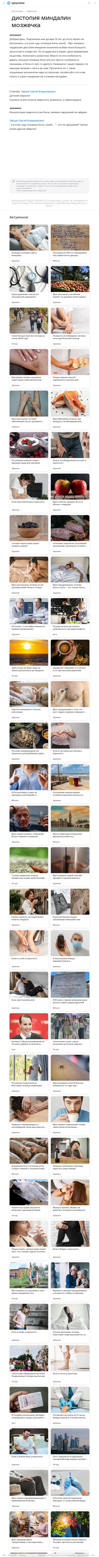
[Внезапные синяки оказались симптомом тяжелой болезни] (29, 368)
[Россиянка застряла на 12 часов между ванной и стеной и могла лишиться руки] (70, 1406)
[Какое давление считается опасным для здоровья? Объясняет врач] (29, 285)
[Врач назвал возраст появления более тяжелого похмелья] (29, 825)
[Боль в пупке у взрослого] (29, 1323)
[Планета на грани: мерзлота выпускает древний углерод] (29, 1198)
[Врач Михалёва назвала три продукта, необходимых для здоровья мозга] (70, 410)
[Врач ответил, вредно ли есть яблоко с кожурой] (70, 493)
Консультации (17, 11)
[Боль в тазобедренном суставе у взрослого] (70, 451)
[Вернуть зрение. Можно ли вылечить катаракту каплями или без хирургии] (70, 1198)
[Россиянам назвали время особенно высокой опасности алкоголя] (70, 783)
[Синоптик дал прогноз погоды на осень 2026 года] (29, 327)
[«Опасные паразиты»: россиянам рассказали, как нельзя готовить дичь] (70, 534)
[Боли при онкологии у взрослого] (29, 493)
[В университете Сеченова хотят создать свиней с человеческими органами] (29, 1157)
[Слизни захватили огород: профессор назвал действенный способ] (29, 866)
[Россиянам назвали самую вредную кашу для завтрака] (29, 451)
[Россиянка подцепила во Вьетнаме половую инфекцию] (29, 1074)
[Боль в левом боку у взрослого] (29, 1447)
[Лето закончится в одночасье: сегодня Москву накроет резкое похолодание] (70, 1447)
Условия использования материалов (61, 1555)
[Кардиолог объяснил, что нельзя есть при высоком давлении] (70, 659)
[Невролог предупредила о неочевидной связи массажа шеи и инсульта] (29, 1115)
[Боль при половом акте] (29, 991)
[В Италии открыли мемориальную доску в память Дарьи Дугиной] (70, 991)
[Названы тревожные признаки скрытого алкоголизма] (70, 1157)
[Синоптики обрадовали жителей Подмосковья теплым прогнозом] (29, 1364)
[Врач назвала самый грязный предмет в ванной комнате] (70, 866)
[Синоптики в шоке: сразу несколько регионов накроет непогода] (70, 1032)
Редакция (42, 1555)
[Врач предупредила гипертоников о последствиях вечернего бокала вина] (29, 1530)
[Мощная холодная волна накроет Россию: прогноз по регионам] (70, 1530)
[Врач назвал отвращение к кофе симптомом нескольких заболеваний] (70, 1115)
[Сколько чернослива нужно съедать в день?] (29, 534)
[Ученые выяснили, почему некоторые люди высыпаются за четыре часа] (70, 1323)
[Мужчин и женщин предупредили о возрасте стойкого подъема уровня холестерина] (70, 1281)
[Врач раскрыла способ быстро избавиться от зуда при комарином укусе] (70, 1074)
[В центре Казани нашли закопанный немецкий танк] (70, 908)
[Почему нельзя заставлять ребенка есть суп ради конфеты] (70, 617)
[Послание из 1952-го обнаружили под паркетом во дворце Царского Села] (70, 244)
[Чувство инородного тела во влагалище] (29, 700)
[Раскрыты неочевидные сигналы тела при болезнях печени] (70, 327)
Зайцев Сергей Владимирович (38, 91)
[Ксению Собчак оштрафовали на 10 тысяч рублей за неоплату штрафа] (29, 1032)
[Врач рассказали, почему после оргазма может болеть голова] (29, 576)
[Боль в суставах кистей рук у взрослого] (70, 742)
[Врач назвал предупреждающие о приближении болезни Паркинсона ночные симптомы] (29, 1489)
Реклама (22, 1555)
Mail (4, 1555)
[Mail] (8, 3)
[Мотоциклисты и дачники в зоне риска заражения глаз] (29, 1281)
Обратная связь (83, 1555)
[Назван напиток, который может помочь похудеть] (29, 908)
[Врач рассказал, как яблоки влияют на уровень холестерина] (70, 285)
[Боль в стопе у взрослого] (29, 949)
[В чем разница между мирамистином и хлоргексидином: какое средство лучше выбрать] (70, 949)
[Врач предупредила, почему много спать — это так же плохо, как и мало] (70, 576)
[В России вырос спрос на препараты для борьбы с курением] (29, 783)
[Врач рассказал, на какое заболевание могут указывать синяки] (29, 410)
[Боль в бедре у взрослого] (70, 1240)
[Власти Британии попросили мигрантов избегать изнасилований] (70, 825)
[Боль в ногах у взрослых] (70, 1364)
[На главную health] (17, 3)
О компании (12, 1555)
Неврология (32, 11)
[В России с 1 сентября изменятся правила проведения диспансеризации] (29, 617)
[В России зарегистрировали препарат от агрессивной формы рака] (70, 1489)
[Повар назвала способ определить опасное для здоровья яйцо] (70, 368)
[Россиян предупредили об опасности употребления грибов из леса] (29, 742)
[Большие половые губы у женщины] (29, 244)
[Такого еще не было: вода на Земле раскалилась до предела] (29, 659)
